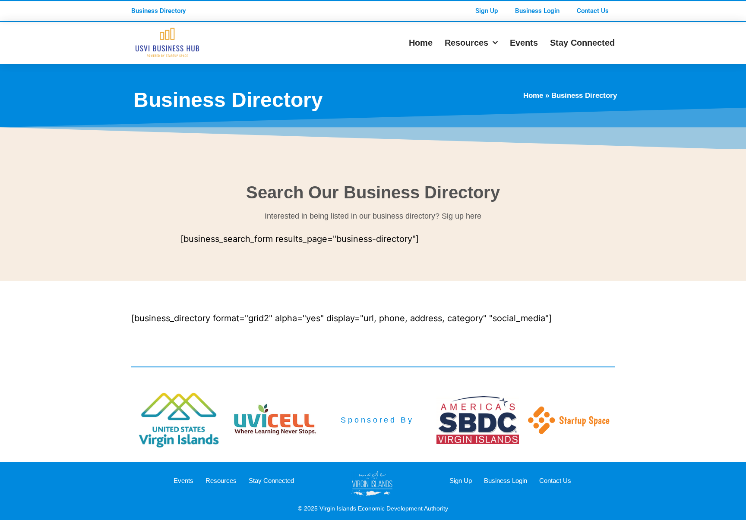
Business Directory (158, 11)
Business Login (537, 11)
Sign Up (486, 11)
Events (524, 42)
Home (421, 42)
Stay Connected (582, 42)
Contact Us (593, 11)
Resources (466, 42)
